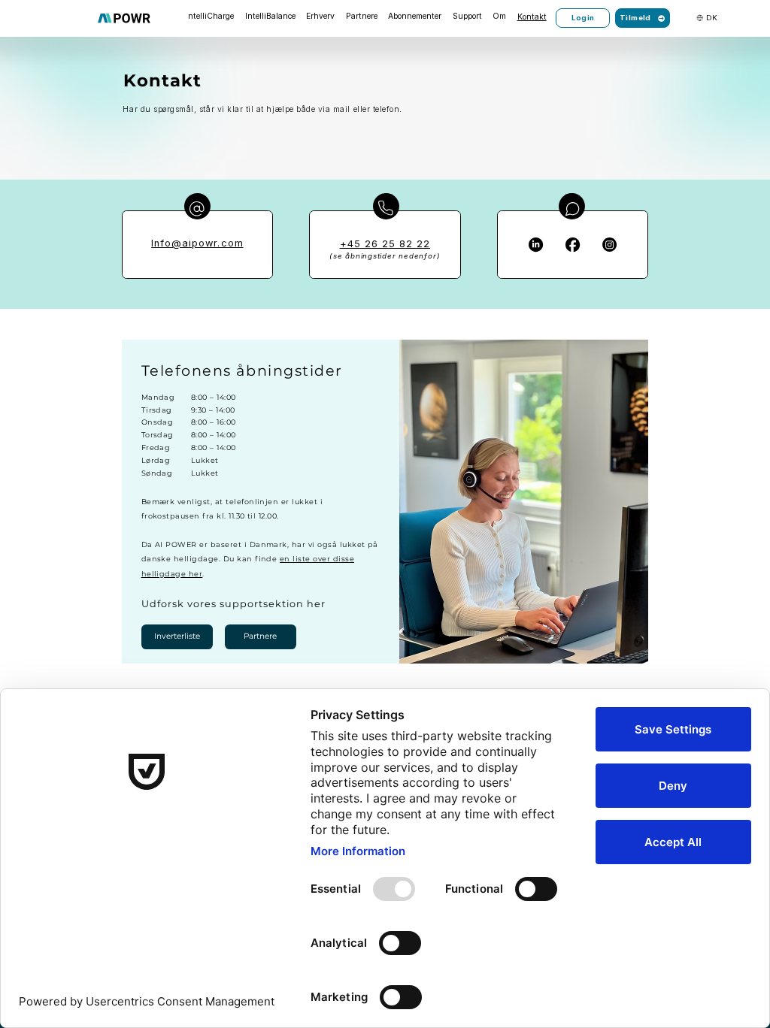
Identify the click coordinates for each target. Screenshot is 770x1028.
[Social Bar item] (609, 244)
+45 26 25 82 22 (385, 243)
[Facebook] (572, 244)
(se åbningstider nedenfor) (384, 256)
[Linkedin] (536, 244)
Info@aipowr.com (197, 243)
